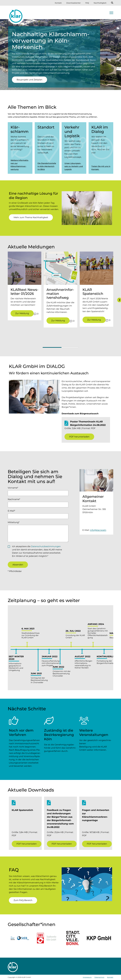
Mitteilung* (13, 522)
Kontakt (58, 3)
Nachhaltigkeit (100, 3)
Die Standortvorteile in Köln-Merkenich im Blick (47, 166)
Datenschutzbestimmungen (46, 546)
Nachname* (14, 499)
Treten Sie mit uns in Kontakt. (100, 167)
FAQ (87, 3)
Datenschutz (99, 977)
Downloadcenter (73, 3)
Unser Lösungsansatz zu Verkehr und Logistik (73, 166)
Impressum (87, 977)
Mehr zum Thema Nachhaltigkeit (31, 217)
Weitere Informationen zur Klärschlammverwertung (20, 164)
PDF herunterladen (79, 436)
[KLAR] (15, 16)
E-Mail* (11, 511)
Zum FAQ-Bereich (23, 900)
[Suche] (112, 3)
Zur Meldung (22, 313)
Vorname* (13, 488)
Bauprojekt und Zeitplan (29, 79)
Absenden (17, 564)
